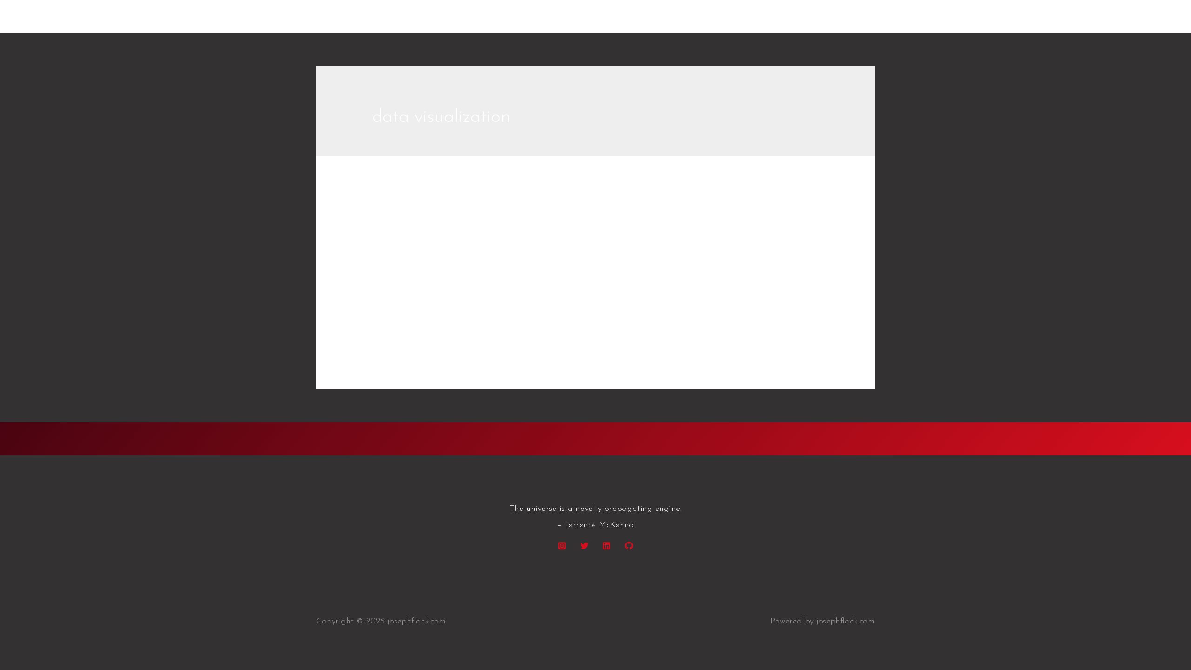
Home (827, 16)
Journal (386, 235)
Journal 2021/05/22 (447, 213)
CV (860, 16)
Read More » (397, 336)
